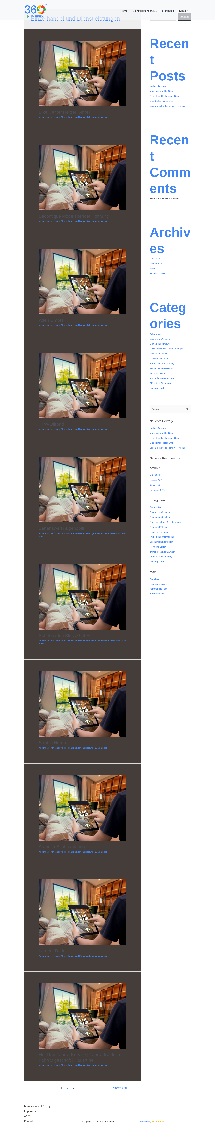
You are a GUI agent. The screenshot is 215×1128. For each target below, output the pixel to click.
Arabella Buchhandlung (62, 846)
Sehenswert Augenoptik (62, 528)
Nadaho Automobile (159, 86)
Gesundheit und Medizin (108, 533)
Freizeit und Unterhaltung (162, 363)
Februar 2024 (156, 263)
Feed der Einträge (158, 584)
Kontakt (28, 1121)
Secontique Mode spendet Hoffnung (74, 216)
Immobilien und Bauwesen (162, 378)
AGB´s (27, 1116)
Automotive (155, 334)
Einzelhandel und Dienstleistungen (79, 117)
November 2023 (157, 273)
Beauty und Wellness (160, 339)
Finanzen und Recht (159, 358)
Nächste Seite (121, 1087)
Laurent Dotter (53, 950)
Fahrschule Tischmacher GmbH (165, 96)
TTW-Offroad (51, 424)
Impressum (30, 1111)
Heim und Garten (158, 373)
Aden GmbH (51, 320)
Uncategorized (157, 388)
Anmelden (154, 579)
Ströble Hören (52, 742)
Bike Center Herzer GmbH (64, 112)
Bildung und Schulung (160, 343)
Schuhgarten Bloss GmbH (64, 635)
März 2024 (155, 258)
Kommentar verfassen (49, 117)
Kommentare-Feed (158, 588)
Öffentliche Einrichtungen (162, 383)
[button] (153, 11)
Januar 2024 (155, 268)
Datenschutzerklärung (37, 1106)
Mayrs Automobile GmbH (162, 91)
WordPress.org (157, 593)
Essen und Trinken (158, 353)
